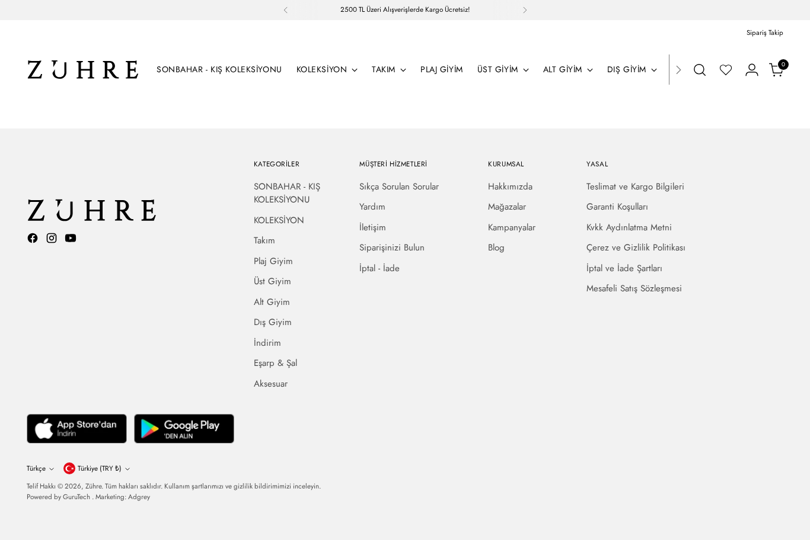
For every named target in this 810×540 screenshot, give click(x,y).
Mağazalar (507, 206)
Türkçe (36, 468)
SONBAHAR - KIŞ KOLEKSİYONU (287, 193)
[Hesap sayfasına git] (752, 70)
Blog (496, 247)
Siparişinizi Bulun (392, 247)
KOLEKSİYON (279, 220)
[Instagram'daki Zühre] (53, 240)
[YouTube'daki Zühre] (72, 240)
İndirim (267, 342)
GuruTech (77, 497)
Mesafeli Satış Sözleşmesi (634, 288)
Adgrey (139, 497)
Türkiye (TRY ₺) (100, 468)
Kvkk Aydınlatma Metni (629, 227)
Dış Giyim (273, 322)
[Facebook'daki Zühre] (34, 240)
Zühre (93, 486)
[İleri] (525, 10)
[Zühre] (83, 69)
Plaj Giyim (273, 261)
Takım (264, 240)
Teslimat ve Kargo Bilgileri (635, 186)
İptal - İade (379, 268)
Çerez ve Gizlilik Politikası (635, 247)
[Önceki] (286, 10)
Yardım (372, 206)
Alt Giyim (272, 301)
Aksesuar (271, 383)
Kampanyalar (511, 227)
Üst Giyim (272, 281)
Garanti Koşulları (617, 206)
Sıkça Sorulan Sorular (399, 186)
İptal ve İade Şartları (624, 268)
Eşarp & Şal (275, 362)
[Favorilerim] (726, 70)
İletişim (372, 227)
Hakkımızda (510, 186)
